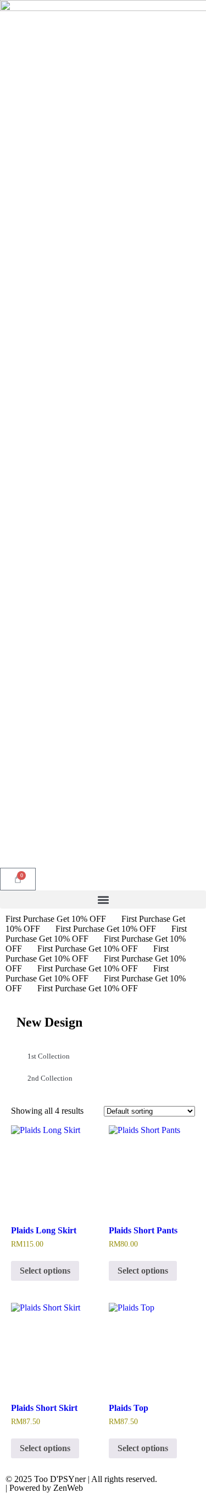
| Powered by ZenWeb (44, 1487)
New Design (49, 1022)
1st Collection (48, 1056)
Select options (45, 1270)
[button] (103, 899)
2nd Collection (50, 1078)
